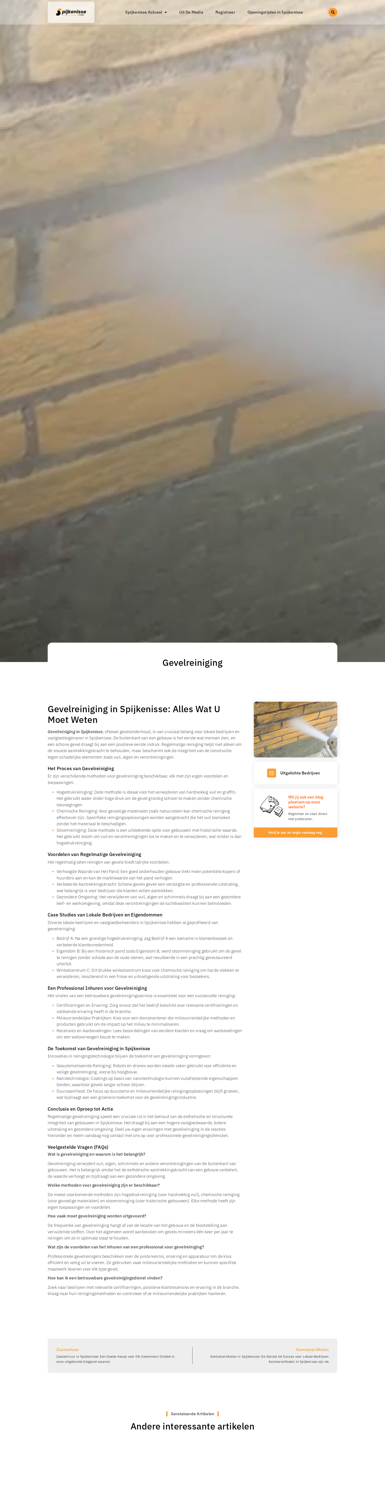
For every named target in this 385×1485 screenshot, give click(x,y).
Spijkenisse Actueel (143, 12)
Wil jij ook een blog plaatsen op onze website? (306, 801)
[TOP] (22, 1421)
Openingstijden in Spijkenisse (275, 12)
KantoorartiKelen (312, 1349)
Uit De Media (191, 12)
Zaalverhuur (67, 1349)
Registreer (225, 12)
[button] (332, 12)
